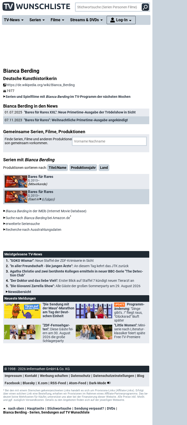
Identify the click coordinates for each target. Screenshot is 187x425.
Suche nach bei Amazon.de (38, 218)
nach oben (16, 408)
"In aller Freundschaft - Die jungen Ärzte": (69, 266)
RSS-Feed (58, 383)
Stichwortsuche (59, 408)
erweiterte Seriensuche (23, 224)
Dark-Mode (98, 383)
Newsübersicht (19, 292)
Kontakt (31, 376)
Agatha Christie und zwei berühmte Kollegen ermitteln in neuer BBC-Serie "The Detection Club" (76, 273)
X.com (42, 383)
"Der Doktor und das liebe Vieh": (72, 281)
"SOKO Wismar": (52, 261)
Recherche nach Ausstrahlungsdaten (33, 230)
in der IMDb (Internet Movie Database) (46, 211)
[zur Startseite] (36, 5)
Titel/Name (57, 168)
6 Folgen (48, 199)
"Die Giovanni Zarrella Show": (75, 286)
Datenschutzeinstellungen (113, 376)
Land (104, 168)
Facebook (12, 383)
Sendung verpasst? (89, 408)
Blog (140, 376)
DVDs (111, 408)
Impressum (13, 376)
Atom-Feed (77, 383)
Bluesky (29, 383)
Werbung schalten (54, 376)
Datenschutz (80, 376)
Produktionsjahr (83, 168)
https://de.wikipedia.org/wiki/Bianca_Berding (40, 85)
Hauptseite (35, 408)
